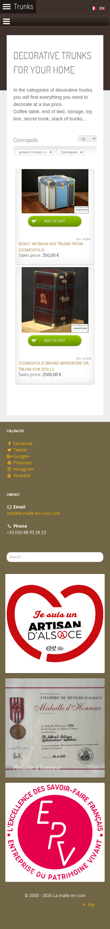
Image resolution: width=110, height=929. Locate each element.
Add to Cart (54, 221)
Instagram (23, 469)
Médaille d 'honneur (37, 767)
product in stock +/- (33, 152)
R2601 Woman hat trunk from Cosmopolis (51, 247)
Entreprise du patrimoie (42, 871)
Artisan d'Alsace (32, 663)
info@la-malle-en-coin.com (33, 513)
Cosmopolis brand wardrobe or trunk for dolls (54, 366)
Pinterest (22, 462)
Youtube (21, 475)
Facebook (22, 443)
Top (90, 904)
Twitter (20, 450)
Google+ (21, 456)
